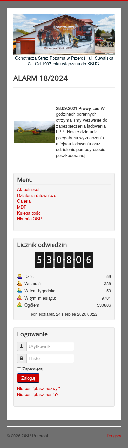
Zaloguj (28, 378)
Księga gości (29, 213)
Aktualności (28, 189)
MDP (22, 207)
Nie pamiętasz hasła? (37, 394)
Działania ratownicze (36, 195)
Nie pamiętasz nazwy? (38, 388)
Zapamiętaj (32, 369)
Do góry (114, 435)
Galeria (24, 201)
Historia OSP (29, 219)
